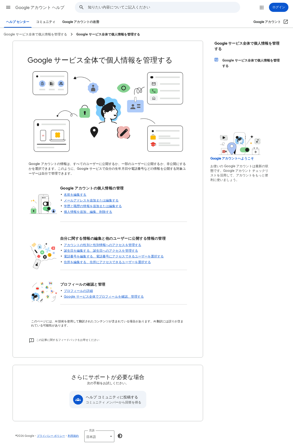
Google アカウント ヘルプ (39, 7)
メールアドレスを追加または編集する (91, 200)
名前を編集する (75, 195)
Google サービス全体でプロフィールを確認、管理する (104, 296)
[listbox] (99, 436)
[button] (8, 7)
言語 (92, 430)
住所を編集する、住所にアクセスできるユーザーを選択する (107, 262)
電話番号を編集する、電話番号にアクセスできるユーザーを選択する (114, 256)
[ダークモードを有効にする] (119, 435)
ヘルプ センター (17, 22)
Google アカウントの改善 (80, 22)
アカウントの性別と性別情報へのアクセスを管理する (102, 245)
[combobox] (164, 7)
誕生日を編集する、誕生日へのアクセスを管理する (101, 251)
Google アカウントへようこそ (232, 158)
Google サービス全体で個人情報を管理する (246, 46)
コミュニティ (45, 22)
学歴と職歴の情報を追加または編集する (93, 206)
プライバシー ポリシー (51, 435)
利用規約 (73, 435)
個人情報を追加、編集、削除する (88, 212)
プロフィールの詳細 (78, 291)
